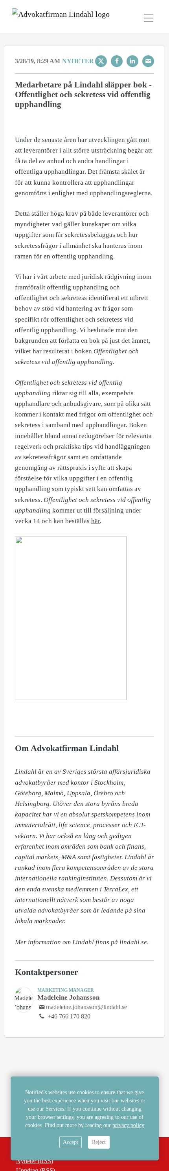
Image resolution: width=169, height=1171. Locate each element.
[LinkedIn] (132, 61)
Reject (99, 1142)
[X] (101, 61)
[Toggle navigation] (148, 18)
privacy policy (128, 1125)
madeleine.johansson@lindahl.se (86, 1007)
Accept (70, 1142)
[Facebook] (117, 61)
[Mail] (148, 61)
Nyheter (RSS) (34, 1161)
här (95, 521)
